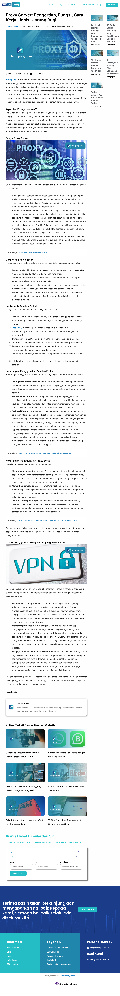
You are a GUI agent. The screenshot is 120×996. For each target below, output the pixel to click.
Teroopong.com (68, 975)
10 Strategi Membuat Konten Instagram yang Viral (96, 65)
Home (8, 26)
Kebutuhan (79, 857)
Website (50, 725)
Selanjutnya (18, 873)
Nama (12, 862)
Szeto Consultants (68, 984)
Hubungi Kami (87, 909)
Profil (11, 857)
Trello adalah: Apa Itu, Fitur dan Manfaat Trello (97, 97)
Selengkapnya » (96, 44)
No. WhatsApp (65, 862)
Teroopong (11, 79)
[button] (76, 4)
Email (37, 862)
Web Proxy (17, 328)
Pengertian (17, 26)
